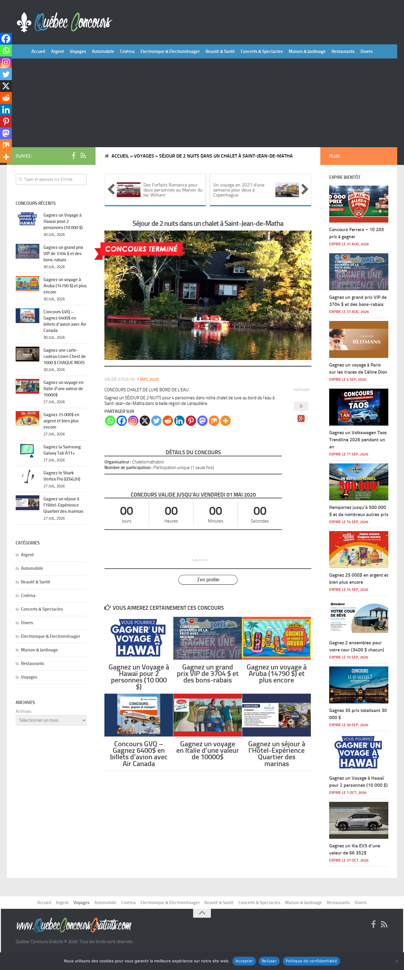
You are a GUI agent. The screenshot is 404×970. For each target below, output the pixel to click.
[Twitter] (156, 421)
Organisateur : (117, 462)
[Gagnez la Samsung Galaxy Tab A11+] (27, 450)
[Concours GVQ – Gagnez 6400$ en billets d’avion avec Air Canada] (138, 715)
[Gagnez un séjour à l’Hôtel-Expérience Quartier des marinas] (276, 715)
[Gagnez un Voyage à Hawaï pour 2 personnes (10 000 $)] (138, 638)
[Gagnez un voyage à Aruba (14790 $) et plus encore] (276, 638)
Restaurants (343, 51)
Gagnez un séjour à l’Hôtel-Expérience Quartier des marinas (276, 753)
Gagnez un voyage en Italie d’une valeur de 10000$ (207, 750)
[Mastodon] (202, 421)
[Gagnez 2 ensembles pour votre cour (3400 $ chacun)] (358, 617)
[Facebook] (122, 421)
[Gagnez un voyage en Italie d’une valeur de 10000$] (207, 715)
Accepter (244, 960)
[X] (145, 421)
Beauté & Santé (220, 51)
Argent (57, 51)
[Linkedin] (179, 421)
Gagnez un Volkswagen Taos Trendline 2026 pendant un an (358, 440)
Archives (23, 711)
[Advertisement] (202, 102)
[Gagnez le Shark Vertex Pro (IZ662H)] (27, 476)
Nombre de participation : (128, 467)
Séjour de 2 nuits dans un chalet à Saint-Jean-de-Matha (207, 223)
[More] (225, 421)
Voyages (78, 51)
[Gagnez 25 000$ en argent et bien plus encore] (27, 418)
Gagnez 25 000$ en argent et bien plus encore (61, 421)
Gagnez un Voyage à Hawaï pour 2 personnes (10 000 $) (139, 677)
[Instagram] (133, 421)
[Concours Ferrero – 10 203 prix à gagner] (358, 204)
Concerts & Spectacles (262, 51)
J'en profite (208, 579)
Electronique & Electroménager (170, 51)
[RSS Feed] (83, 155)
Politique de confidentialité (311, 960)
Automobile (103, 51)
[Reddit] (168, 421)
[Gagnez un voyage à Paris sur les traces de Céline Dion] (358, 339)
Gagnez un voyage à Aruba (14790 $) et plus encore (277, 673)
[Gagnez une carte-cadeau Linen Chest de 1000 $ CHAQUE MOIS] (27, 354)
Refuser (269, 960)
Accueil (38, 51)
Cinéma (127, 51)
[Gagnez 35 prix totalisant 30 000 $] (358, 684)
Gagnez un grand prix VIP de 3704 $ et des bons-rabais (208, 673)
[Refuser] (397, 961)
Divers (367, 51)
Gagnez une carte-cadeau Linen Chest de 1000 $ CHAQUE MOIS (64, 356)
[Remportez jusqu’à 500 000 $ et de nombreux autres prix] (358, 481)
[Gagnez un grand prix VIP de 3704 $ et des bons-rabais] (207, 638)
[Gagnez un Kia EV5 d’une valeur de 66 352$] (358, 820)
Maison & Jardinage (307, 51)
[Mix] (214, 421)
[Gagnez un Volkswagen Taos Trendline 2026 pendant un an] (358, 407)
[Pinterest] (191, 421)
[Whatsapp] (110, 421)
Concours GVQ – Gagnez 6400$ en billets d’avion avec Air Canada (139, 753)
